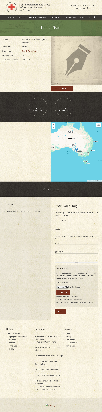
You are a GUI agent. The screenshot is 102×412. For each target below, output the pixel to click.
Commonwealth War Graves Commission (46, 362)
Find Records (56, 17)
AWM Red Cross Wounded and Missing (47, 348)
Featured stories (37, 17)
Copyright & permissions (17, 336)
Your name (60, 220)
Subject (58, 243)
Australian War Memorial (46, 341)
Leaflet (89, 180)
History (21, 17)
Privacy (11, 348)
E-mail (58, 229)
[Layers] (98, 125)
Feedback (12, 342)
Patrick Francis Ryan (29, 51)
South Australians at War (47, 389)
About (11, 17)
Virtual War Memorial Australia (49, 386)
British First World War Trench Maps (49, 355)
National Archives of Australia (48, 375)
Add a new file (63, 282)
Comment (59, 252)
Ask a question (14, 333)
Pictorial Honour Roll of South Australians (46, 382)
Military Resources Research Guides (46, 370)
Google (100, 180)
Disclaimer (12, 339)
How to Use (85, 17)
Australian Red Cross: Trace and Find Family (48, 337)
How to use (12, 345)
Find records (71, 339)
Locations (71, 17)
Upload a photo (62, 88)
